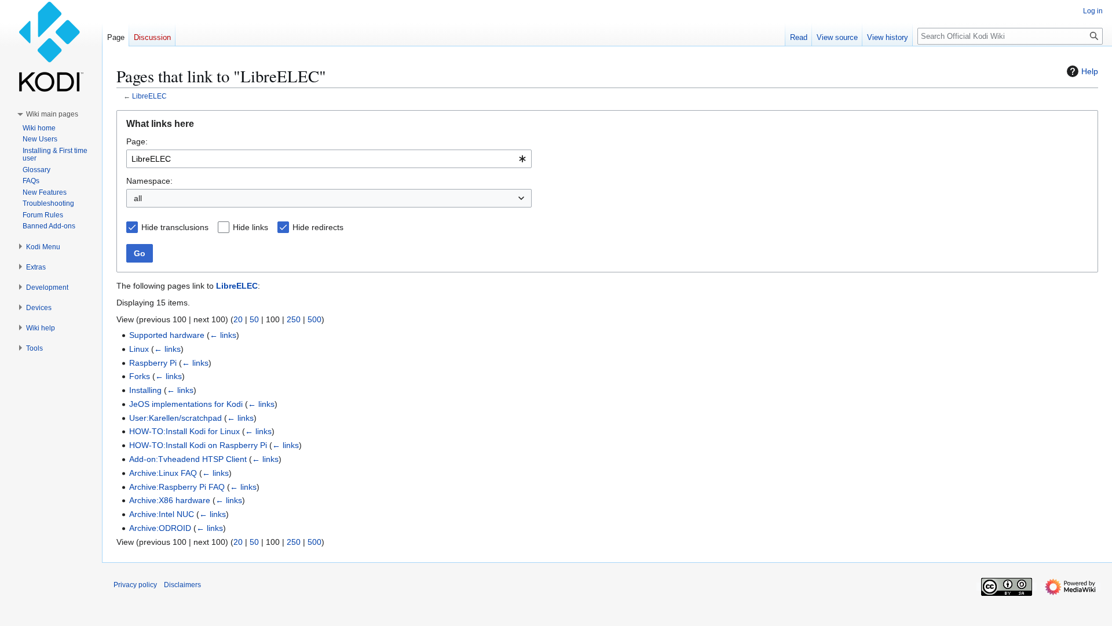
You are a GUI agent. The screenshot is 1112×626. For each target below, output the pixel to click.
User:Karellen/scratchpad (175, 418)
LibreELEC (149, 96)
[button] (52, 114)
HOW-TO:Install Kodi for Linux (184, 431)
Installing (145, 390)
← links (223, 335)
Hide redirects (317, 227)
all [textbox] (138, 198)
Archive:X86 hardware (169, 500)
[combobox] (329, 159)
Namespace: (149, 180)
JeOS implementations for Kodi (186, 404)
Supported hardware (166, 335)
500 (314, 319)
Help (1089, 71)
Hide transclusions (175, 227)
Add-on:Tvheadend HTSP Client (188, 459)
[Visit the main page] (51, 46)
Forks (139, 376)
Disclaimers (182, 585)
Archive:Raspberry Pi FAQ (177, 487)
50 (254, 319)
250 (294, 319)
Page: (137, 141)
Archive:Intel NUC (161, 514)
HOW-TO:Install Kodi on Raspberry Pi (198, 445)
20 (238, 319)
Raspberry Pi (153, 362)
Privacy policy (135, 585)
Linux (139, 349)
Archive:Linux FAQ (163, 473)
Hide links (250, 227)
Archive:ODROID (160, 528)
